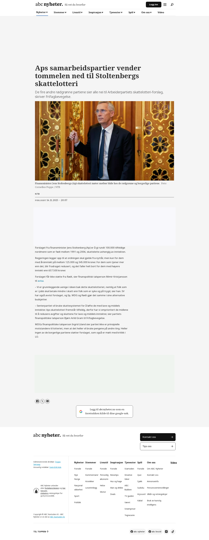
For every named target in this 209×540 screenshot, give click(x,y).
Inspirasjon (95, 12)
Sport (76, 496)
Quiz (139, 475)
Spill (131, 12)
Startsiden (129, 468)
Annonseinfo (153, 481)
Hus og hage (116, 481)
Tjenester (115, 12)
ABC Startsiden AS (57, 517)
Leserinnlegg (91, 487)
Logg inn (153, 4)
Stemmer (59, 12)
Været (127, 502)
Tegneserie (130, 515)
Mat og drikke (116, 487)
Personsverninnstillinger (158, 487)
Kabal (139, 500)
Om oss (145, 12)
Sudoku (140, 487)
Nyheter (41, 12)
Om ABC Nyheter (155, 468)
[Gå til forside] (90, 4)
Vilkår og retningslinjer (157, 494)
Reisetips (114, 475)
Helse (102, 485)
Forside (77, 468)
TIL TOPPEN (39, 531)
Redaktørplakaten (52, 488)
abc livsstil (156, 531)
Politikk (77, 502)
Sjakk (139, 481)
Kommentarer (91, 475)
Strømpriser (130, 508)
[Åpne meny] (164, 4)
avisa (41, 280)
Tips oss (146, 446)
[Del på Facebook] (37, 401)
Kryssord (141, 494)
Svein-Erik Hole (55, 467)
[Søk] (172, 4)
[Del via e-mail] (47, 401)
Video (161, 12)
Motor (103, 491)
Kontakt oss (149, 437)
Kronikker (89, 481)
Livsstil (77, 12)
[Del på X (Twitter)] (42, 401)
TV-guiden (129, 496)
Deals (112, 494)
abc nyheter (139, 531)
